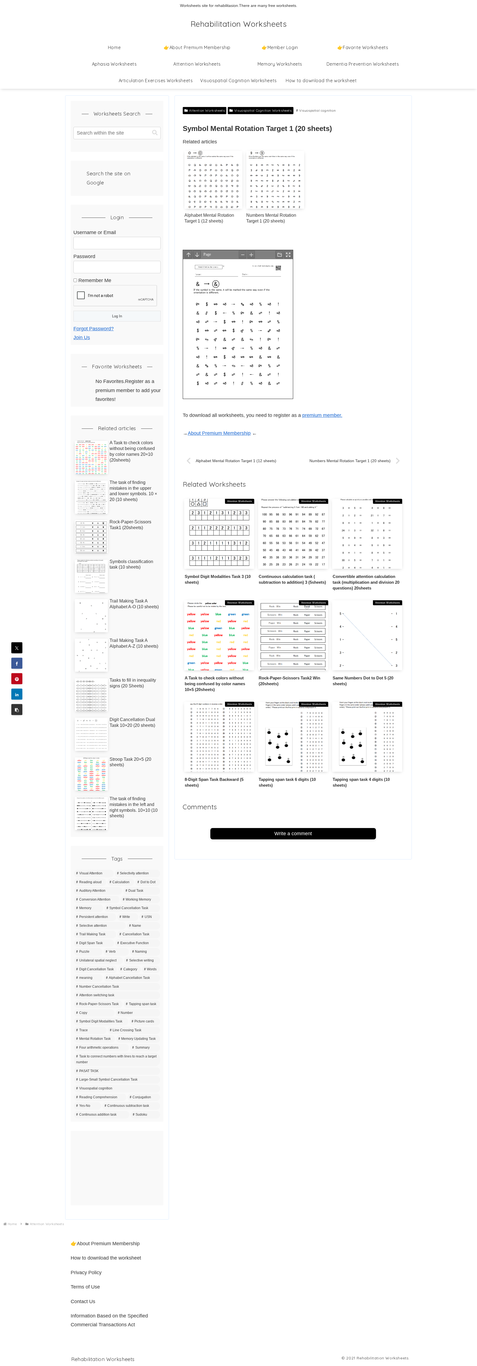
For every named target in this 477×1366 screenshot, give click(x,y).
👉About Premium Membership (105, 1243)
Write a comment (293, 833)
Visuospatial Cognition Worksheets (263, 110)
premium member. (322, 415)
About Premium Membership (219, 433)
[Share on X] (16, 647)
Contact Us (83, 1301)
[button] (16, 709)
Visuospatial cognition (317, 110)
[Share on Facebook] (16, 663)
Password (84, 256)
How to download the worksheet (106, 1258)
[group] (213, 189)
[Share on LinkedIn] (16, 694)
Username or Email (94, 232)
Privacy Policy (86, 1272)
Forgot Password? (93, 328)
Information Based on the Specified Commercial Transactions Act (109, 1320)
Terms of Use (85, 1287)
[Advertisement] (117, 1168)
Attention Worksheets (207, 110)
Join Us (81, 337)
